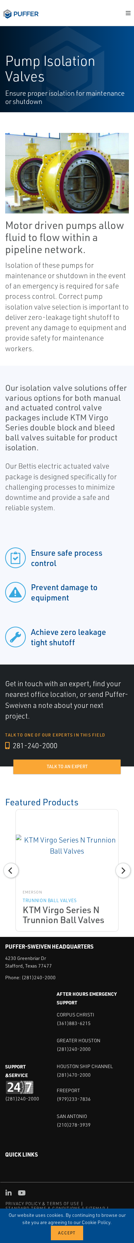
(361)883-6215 (74, 1023)
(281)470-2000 (74, 1075)
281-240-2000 (34, 745)
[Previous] (11, 870)
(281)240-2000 (39, 977)
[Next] (123, 870)
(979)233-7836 (74, 1099)
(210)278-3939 (74, 1125)
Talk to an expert (67, 766)
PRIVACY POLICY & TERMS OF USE (42, 1203)
